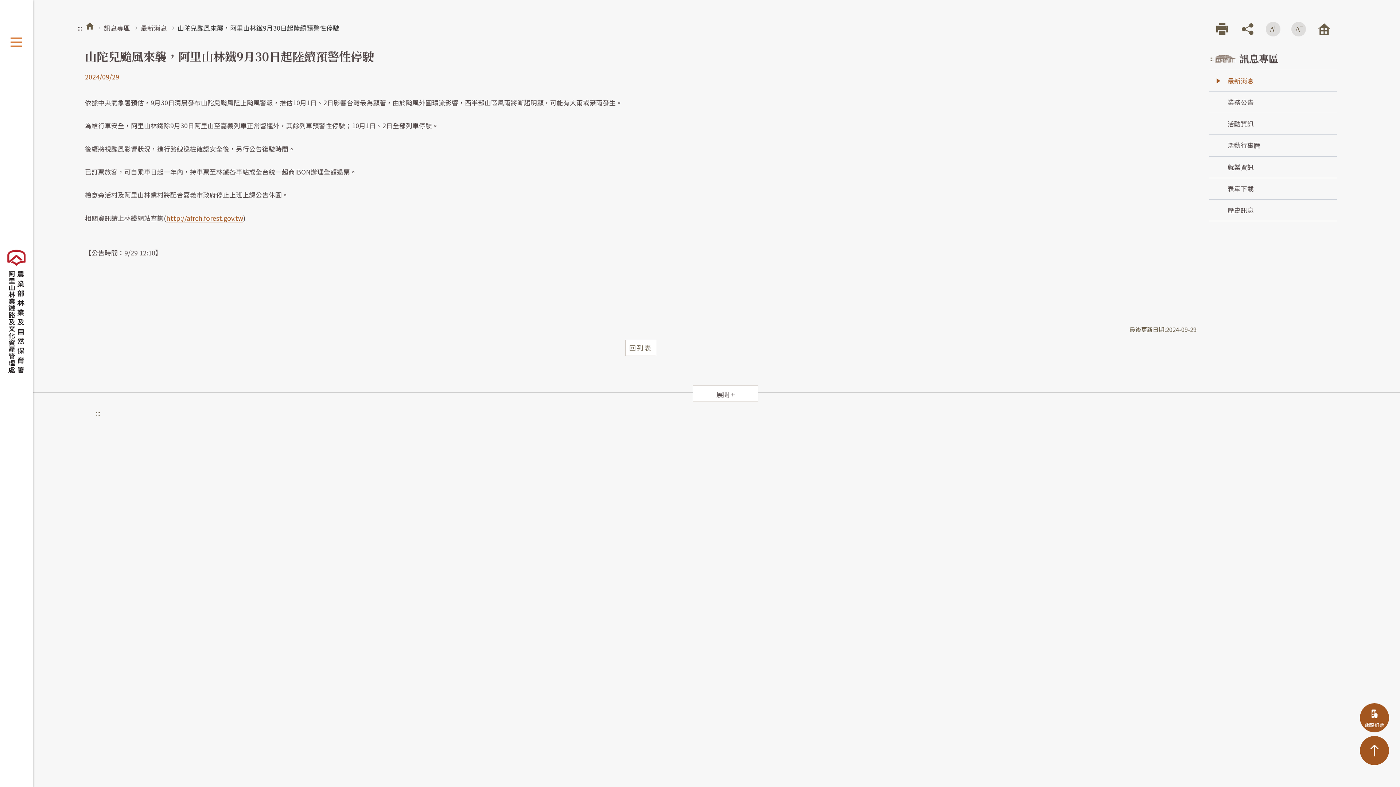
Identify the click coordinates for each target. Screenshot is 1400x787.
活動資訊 (1241, 123)
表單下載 (1241, 188)
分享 (1247, 29)
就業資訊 (1241, 167)
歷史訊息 (1241, 210)
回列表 (640, 347)
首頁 (90, 26)
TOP (1374, 750)
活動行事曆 (1244, 145)
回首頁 (1324, 29)
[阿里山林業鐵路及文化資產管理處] (16, 312)
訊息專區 (117, 27)
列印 (1222, 29)
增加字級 (1273, 29)
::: (80, 27)
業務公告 (1241, 102)
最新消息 (154, 27)
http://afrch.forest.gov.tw (204, 218)
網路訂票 (1374, 724)
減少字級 (1298, 29)
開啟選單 (16, 42)
